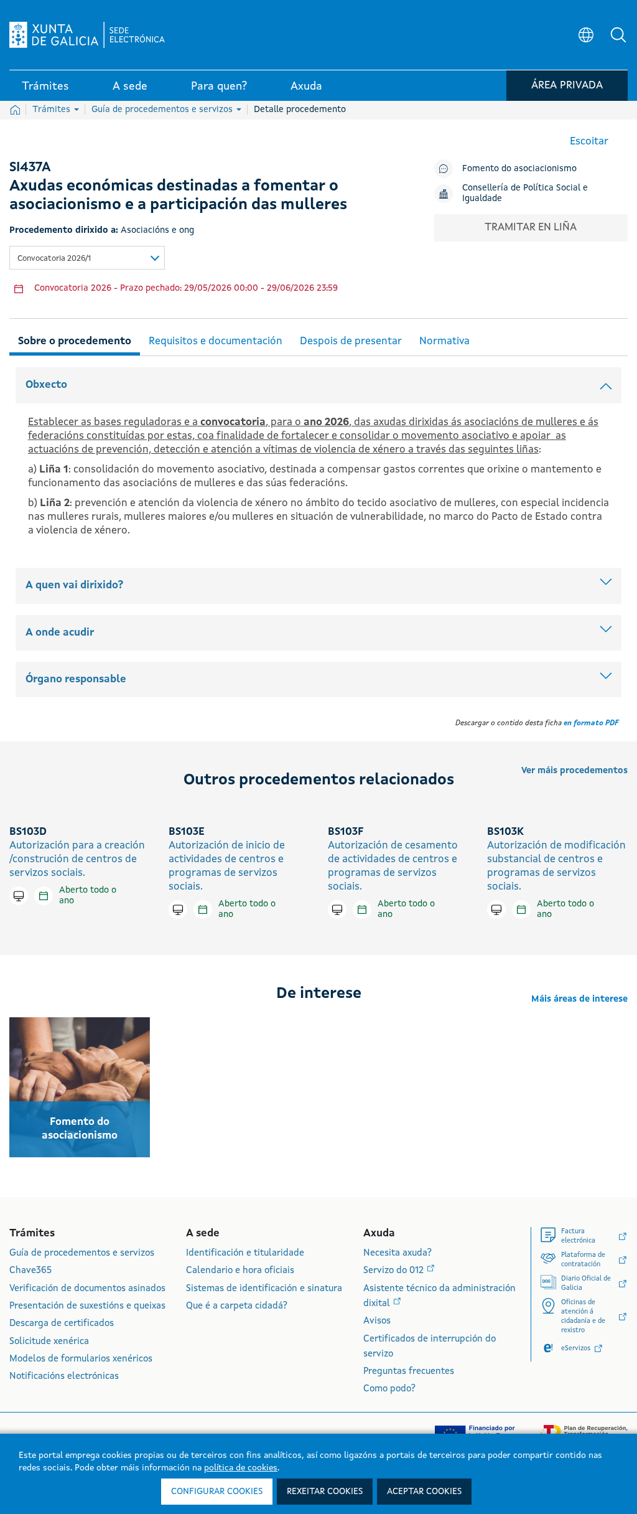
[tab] (74, 339)
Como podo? (389, 1389)
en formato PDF (591, 723)
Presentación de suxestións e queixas (87, 1306)
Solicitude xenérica (49, 1342)
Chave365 (30, 1271)
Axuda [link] (306, 86)
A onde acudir (60, 633)
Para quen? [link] (219, 86)
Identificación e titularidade (245, 1253)
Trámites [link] (45, 86)
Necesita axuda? (397, 1253)
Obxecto (46, 385)
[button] (618, 35)
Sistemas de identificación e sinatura (264, 1289)
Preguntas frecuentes (408, 1371)
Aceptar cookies (424, 1491)
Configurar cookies (217, 1491)
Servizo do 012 (394, 1271)
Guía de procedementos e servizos (163, 109)
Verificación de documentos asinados (87, 1289)
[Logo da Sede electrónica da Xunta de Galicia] (87, 35)
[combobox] (87, 258)
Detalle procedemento (300, 109)
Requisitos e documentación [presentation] (215, 341)
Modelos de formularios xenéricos (80, 1359)
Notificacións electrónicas (64, 1376)
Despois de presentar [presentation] (351, 341)
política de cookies (240, 1468)
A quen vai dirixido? (74, 585)
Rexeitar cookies (325, 1491)
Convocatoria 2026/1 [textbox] (54, 259)
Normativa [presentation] (444, 341)
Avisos (377, 1321)
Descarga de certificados (61, 1323)
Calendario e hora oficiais (240, 1271)
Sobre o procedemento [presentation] (74, 341)
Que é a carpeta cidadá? (236, 1306)
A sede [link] (130, 86)
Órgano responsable (76, 679)
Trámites (52, 109)
